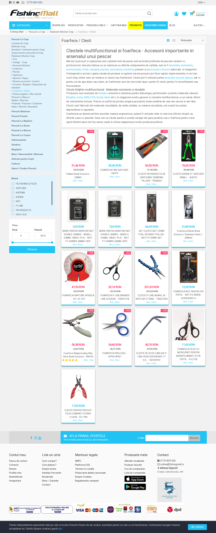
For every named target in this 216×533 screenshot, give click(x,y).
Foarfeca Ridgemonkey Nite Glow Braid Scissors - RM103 (78, 355)
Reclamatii (47, 476)
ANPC (78, 461)
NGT (18, 201)
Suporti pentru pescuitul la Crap (27, 52)
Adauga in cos (78, 183)
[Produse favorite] (184, 14)
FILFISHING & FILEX (26, 183)
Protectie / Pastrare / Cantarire (27, 103)
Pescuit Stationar (21, 111)
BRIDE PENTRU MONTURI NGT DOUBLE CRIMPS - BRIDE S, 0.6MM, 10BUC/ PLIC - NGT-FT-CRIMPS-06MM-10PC (114, 236)
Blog (172, 25)
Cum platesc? (49, 464)
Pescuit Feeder (20, 116)
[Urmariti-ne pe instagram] (14, 2)
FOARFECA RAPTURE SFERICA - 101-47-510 (78, 297)
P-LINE (19, 205)
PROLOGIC (21, 214)
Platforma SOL (82, 464)
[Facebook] (30, 438)
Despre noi (58, 25)
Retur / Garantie (50, 480)
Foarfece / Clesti (20, 90)
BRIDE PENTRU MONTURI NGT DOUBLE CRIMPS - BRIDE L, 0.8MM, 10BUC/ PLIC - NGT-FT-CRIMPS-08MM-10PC (78, 236)
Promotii (136, 25)
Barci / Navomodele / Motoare (27, 154)
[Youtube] (38, 438)
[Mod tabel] (168, 40)
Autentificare (15, 476)
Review (12, 468)
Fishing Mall (16, 31)
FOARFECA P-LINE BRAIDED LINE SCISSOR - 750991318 (115, 297)
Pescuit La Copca (21, 135)
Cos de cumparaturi (134, 468)
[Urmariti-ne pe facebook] (10, 2)
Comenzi (14, 464)
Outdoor (16, 144)
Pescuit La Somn (21, 125)
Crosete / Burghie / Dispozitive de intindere (29, 86)
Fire (14, 59)
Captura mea (119, 25)
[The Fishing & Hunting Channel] (181, 490)
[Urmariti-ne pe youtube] (17, 2)
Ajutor (198, 25)
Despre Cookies (83, 476)
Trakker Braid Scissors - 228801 (78, 175)
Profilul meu (15, 472)
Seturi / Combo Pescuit (24, 168)
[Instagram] (34, 438)
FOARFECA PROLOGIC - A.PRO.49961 (114, 355)
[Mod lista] (174, 40)
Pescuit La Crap (37, 31)
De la (14, 230)
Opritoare (17, 75)
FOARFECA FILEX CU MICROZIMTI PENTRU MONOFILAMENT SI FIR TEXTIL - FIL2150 (188, 354)
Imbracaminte (19, 140)
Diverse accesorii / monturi (26, 81)
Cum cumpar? (49, 461)
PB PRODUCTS (23, 210)
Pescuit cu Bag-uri (21, 97)
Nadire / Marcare (20, 100)
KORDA (19, 197)
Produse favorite (133, 464)
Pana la (38, 230)
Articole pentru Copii (23, 159)
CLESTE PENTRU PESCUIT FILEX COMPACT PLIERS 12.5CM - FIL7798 (78, 413)
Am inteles (197, 526)
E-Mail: (141, 438)
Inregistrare (15, 480)
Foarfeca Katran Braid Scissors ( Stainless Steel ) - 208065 (188, 234)
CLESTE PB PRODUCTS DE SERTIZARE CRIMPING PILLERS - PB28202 (151, 177)
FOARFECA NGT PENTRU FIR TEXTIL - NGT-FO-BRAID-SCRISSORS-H (188, 295)
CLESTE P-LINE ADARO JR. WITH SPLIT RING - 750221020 (152, 297)
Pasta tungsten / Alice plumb (26, 94)
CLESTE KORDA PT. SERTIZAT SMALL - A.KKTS (188, 175)
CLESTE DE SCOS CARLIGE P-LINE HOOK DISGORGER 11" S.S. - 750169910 (151, 356)
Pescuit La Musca (21, 130)
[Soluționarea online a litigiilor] (57, 510)
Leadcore (17, 68)
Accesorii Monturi (21, 65)
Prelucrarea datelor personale (90, 472)
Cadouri (16, 163)
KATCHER (21, 188)
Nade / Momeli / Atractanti (24, 106)
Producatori (75, 25)
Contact (46, 484)
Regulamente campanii (87, 480)
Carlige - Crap (19, 62)
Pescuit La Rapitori (22, 121)
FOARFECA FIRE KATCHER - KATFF (115, 172)
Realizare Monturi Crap (62, 31)
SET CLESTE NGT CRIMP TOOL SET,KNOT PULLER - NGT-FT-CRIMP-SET (151, 234)
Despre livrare (49, 468)
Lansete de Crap (20, 43)
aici (60, 528)
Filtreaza (32, 249)
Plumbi (16, 71)
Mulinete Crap (19, 46)
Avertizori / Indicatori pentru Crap (28, 49)
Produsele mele (95, 25)
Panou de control (18, 461)
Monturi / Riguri (20, 78)
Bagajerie (17, 149)
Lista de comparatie (134, 472)
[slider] (12, 242)
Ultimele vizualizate (134, 461)
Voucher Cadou (155, 25)
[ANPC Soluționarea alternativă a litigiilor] (25, 510)
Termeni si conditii (84, 468)
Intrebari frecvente (51, 472)
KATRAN (20, 192)
